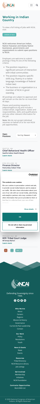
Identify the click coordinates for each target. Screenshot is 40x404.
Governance (20, 323)
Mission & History (20, 320)
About (20, 311)
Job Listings (20, 367)
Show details (29, 209)
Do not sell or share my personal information (20, 226)
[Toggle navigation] (31, 5)
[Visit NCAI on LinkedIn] (25, 300)
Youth (20, 342)
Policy (20, 336)
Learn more (7, 155)
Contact (20, 329)
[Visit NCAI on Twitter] (18, 300)
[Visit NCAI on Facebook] (21, 300)
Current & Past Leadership (20, 326)
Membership (20, 374)
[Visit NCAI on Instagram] (15, 300)
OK (20, 217)
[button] (9, 34)
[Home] (8, 5)
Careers (20, 314)
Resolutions (20, 339)
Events (20, 353)
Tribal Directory (20, 361)
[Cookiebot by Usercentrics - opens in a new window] (29, 175)
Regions (20, 317)
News (20, 350)
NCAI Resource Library (20, 364)
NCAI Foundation (20, 380)
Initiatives (20, 377)
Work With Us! (20, 388)
